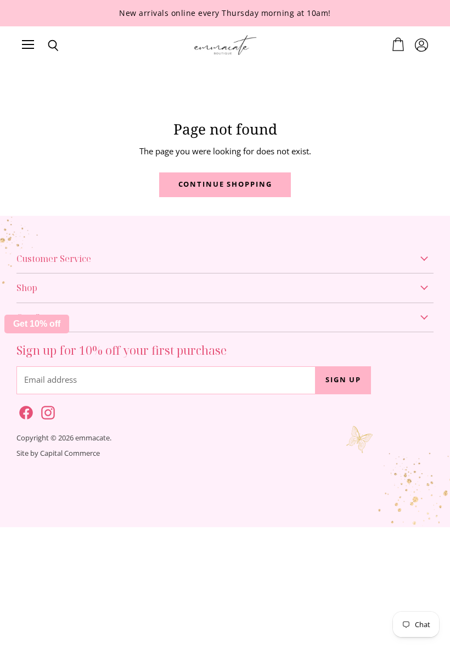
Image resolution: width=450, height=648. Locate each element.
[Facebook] (24, 411)
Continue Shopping (225, 184)
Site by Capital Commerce (58, 453)
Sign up (343, 379)
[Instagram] (46, 411)
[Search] (45, 45)
